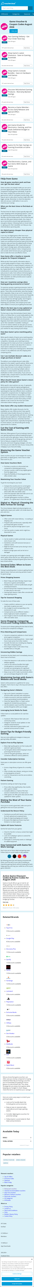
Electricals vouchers (10, 1196)
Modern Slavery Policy (11, 1214)
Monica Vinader (20, 1160)
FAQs (6, 1212)
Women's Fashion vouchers (12, 1194)
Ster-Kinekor (10, 1033)
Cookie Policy (8, 1216)
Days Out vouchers (10, 1192)
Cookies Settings (17, 1274)
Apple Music (10, 1065)
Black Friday (8, 1182)
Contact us (7, 1208)
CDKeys (8, 1023)
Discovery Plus (11, 949)
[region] (17, 1272)
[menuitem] (5, 14)
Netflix (8, 970)
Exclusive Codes (9, 1178)
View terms (27, 48)
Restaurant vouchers (10, 1189)
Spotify (8, 959)
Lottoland (9, 991)
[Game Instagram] (24, 856)
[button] (5, 14)
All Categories (8, 1198)
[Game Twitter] (14, 856)
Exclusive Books (11, 1012)
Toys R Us (9, 928)
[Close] (32, 1259)
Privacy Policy (8, 1206)
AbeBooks (9, 1044)
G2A (7, 1055)
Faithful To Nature (8, 1160)
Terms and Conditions (10, 1210)
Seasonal (27, 14)
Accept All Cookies (17, 1283)
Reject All (17, 1279)
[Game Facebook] (9, 856)
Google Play (10, 938)
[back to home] (8, 3)
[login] (9, 905)
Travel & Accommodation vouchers (14, 1191)
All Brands (7, 1200)
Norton (5, 1163)
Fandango (9, 981)
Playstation (10, 1002)
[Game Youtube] (19, 856)
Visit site (6, 902)
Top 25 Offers (8, 1176)
